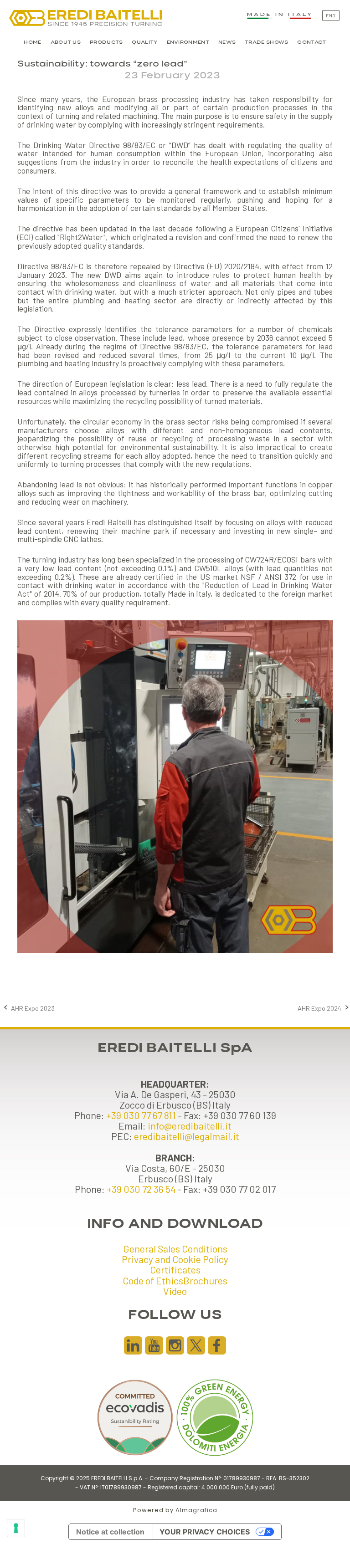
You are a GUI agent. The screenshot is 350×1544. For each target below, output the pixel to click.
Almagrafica (196, 1510)
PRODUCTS (106, 42)
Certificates (175, 1269)
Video (175, 1291)
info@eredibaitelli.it (190, 1125)
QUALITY (144, 42)
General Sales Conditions (175, 1248)
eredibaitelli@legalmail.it (186, 1136)
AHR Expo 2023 (33, 1008)
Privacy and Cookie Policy (175, 1259)
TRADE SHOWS (266, 42)
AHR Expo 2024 (319, 1008)
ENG (331, 15)
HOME (32, 42)
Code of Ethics (153, 1280)
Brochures (205, 1280)
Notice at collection (110, 1531)
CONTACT (311, 42)
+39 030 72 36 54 (141, 1189)
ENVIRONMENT (188, 42)
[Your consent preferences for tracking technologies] (16, 1528)
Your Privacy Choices (205, 1531)
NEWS (227, 42)
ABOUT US (66, 42)
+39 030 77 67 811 (141, 1115)
